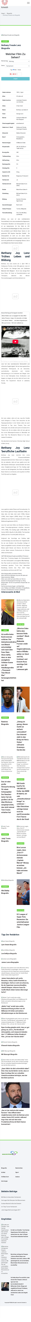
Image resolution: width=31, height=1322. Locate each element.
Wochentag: (4, 61)
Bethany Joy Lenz (18, 361)
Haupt (3, 13)
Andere (17, 1176)
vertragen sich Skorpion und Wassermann (13, 1200)
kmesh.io (24, 1302)
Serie (19, 69)
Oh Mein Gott (5, 1176)
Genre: (3, 65)
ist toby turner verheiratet (9, 1206)
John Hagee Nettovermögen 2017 (10, 1210)
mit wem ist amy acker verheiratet (11, 1197)
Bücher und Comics (20, 624)
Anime (5, 630)
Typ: (11, 69)
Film (15, 69)
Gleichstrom (20, 910)
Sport (17, 1172)
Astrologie (4, 1181)
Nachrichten (18, 1168)
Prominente (20, 717)
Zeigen (15, 79)
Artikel (3, 1172)
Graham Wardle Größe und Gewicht (11, 1203)
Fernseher (5, 777)
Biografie (9, 13)
